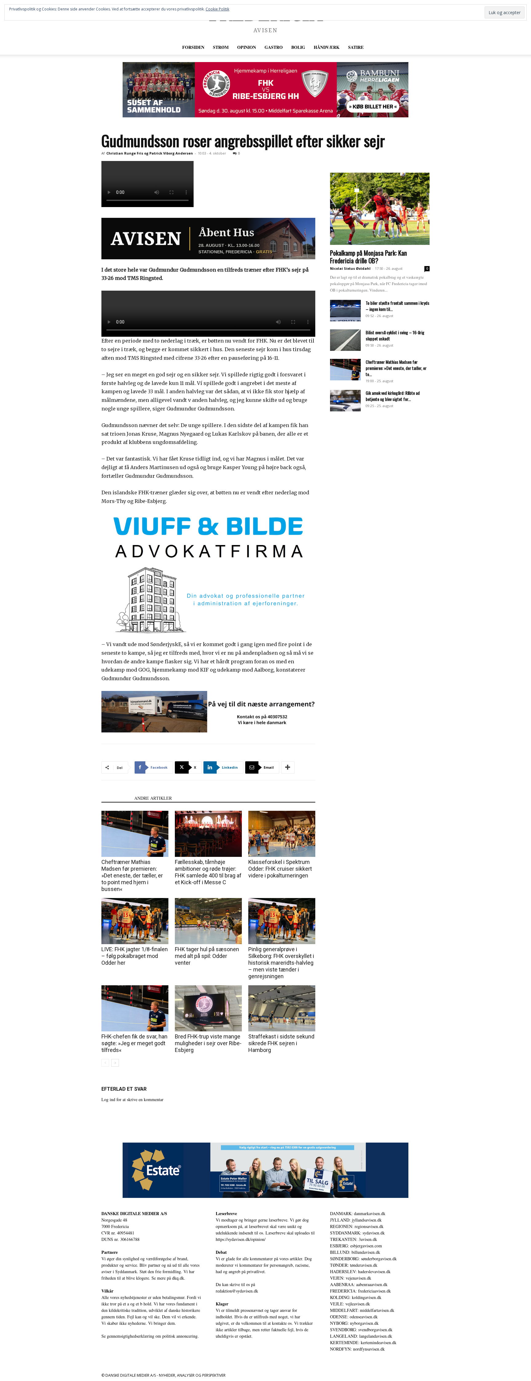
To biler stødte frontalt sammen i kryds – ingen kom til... (397, 306)
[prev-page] (105, 1063)
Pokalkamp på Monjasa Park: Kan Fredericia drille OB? (368, 256)
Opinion (246, 47)
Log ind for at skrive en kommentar (132, 1099)
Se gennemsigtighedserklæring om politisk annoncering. (150, 1336)
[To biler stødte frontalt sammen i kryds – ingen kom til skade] (345, 310)
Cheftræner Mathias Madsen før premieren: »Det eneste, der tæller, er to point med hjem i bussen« (132, 875)
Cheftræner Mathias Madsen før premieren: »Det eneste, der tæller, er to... (396, 368)
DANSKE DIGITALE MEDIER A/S (134, 1213)
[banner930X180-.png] (208, 711)
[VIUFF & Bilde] (208, 573)
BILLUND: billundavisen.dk (355, 1252)
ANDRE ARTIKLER (153, 798)
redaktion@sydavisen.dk (237, 1291)
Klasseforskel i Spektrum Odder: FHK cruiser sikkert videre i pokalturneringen (280, 869)
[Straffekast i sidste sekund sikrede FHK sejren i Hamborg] (281, 1008)
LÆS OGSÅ (116, 798)
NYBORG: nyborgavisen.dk (354, 1323)
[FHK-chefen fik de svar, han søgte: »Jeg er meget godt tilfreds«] (134, 1008)
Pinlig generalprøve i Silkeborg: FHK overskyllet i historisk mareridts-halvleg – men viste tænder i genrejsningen (281, 962)
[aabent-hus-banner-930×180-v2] (208, 238)
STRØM (221, 47)
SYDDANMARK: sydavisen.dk (357, 1233)
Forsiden (193, 47)
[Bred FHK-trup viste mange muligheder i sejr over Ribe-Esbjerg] (208, 1008)
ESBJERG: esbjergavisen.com (356, 1246)
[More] (288, 767)
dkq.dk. (178, 1278)
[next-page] (115, 1063)
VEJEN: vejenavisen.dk (350, 1278)
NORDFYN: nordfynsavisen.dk (357, 1349)
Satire (356, 47)
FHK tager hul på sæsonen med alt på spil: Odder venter (207, 956)
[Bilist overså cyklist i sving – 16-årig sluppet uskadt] (345, 340)
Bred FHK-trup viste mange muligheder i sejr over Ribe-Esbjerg (208, 1043)
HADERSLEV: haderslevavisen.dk (360, 1271)
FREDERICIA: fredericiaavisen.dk (360, 1291)
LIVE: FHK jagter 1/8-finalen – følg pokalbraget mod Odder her (134, 956)
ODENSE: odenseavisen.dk (354, 1317)
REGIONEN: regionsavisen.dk (357, 1226)
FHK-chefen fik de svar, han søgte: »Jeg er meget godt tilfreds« (134, 1043)
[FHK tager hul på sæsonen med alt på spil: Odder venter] (208, 921)
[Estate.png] (265, 1170)
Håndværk (327, 47)
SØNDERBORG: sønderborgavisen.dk (363, 1258)
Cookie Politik (217, 9)
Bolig (298, 47)
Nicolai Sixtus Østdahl (350, 268)
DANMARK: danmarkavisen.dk (357, 1213)
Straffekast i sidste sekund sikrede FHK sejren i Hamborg (281, 1043)
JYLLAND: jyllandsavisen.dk (356, 1220)
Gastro (274, 47)
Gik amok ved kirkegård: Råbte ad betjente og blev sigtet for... (393, 396)
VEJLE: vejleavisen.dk (350, 1304)
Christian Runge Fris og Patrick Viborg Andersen (149, 153)
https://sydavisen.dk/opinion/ (241, 1239)
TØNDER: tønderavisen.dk (353, 1265)
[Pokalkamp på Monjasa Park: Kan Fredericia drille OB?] (380, 209)
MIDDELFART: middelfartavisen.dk (362, 1310)
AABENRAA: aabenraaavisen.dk (358, 1284)
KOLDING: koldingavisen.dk (355, 1297)
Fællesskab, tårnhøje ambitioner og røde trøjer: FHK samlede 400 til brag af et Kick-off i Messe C (208, 872)
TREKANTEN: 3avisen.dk (353, 1239)
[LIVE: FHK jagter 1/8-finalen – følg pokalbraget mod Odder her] (134, 921)
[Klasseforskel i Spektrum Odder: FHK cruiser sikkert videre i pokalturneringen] (281, 834)
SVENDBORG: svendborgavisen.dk (361, 1329)
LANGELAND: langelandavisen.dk (361, 1336)
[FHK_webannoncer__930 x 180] (265, 89)
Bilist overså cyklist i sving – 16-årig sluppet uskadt (395, 335)
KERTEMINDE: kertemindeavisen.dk (363, 1342)
